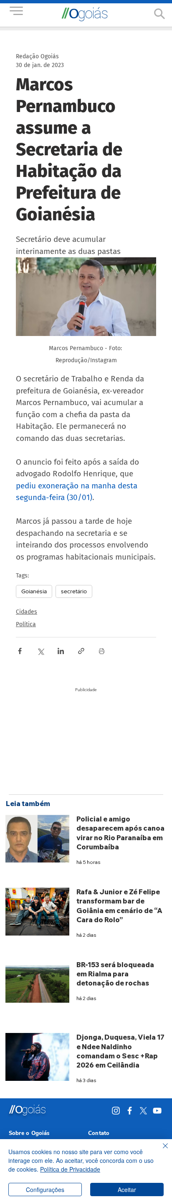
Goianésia (34, 591)
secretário (74, 591)
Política (26, 624)
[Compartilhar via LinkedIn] (61, 651)
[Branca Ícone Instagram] (116, 1110)
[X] (143, 1110)
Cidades (26, 611)
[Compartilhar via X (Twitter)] (40, 651)
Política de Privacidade (70, 1169)
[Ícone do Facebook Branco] (129, 1110)
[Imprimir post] (102, 651)
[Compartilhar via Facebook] (20, 651)
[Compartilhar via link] (81, 651)
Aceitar (127, 1189)
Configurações (45, 1189)
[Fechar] (160, 1151)
